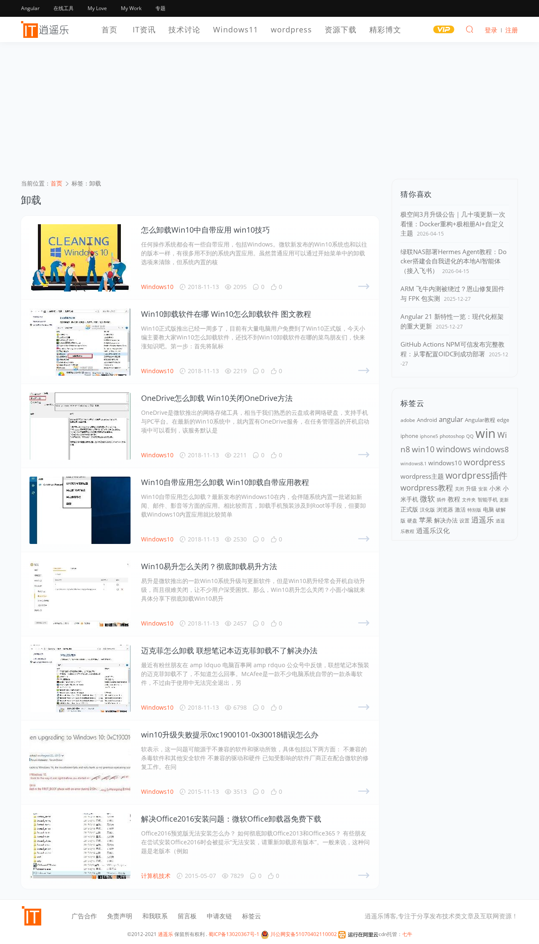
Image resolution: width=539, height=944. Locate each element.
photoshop (452, 436)
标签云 (251, 916)
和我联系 (155, 916)
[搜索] (469, 29)
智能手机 (488, 499)
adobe (407, 420)
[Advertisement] (269, 116)
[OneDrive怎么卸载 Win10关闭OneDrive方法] (80, 426)
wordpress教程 (426, 488)
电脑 (488, 509)
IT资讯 (144, 29)
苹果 (425, 520)
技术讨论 (184, 29)
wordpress (291, 29)
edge (503, 420)
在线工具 (63, 8)
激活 (460, 509)
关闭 (459, 488)
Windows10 (157, 287)
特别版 (474, 509)
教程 (454, 499)
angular (451, 419)
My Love (97, 8)
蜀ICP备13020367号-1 (233, 934)
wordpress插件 (476, 475)
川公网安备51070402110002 (303, 934)
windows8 (491, 449)
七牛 (407, 934)
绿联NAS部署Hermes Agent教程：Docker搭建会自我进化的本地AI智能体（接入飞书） (453, 261)
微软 (427, 498)
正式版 (409, 509)
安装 (483, 488)
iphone (409, 436)
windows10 (445, 463)
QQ (470, 436)
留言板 (187, 916)
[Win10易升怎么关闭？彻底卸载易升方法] (80, 594)
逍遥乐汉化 (433, 530)
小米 (495, 488)
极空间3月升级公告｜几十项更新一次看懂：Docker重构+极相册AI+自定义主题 (452, 223)
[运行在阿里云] (358, 934)
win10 (423, 449)
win (485, 433)
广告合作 (84, 916)
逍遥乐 (482, 519)
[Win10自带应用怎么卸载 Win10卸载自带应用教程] (80, 510)
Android (427, 420)
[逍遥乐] (46, 29)
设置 (464, 520)
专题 (160, 8)
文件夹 (469, 499)
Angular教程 (480, 420)
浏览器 (445, 509)
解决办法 (446, 520)
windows (453, 449)
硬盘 (412, 520)
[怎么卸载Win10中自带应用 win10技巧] (80, 258)
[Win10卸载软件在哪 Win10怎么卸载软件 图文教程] (80, 342)
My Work (131, 8)
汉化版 (427, 509)
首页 (109, 29)
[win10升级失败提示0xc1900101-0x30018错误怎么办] (80, 762)
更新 (504, 499)
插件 (441, 500)
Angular (30, 8)
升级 (471, 488)
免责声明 (119, 916)
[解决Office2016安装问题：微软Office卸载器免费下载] (80, 846)
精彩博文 (385, 29)
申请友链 (219, 916)
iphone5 (429, 436)
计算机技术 (156, 876)
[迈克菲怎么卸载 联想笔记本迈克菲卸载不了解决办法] (80, 678)
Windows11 (235, 29)
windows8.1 (413, 463)
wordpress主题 (422, 476)
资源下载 (341, 29)
